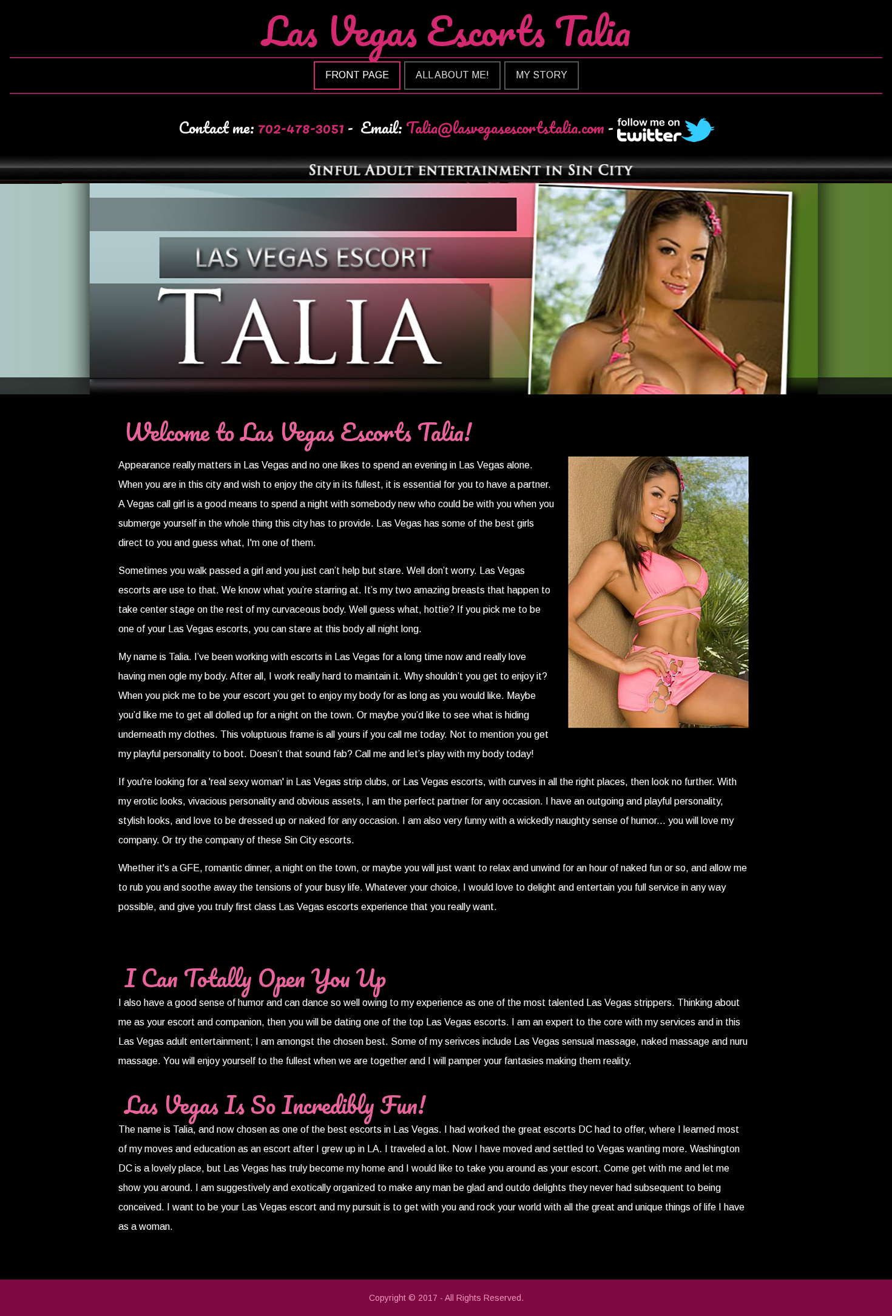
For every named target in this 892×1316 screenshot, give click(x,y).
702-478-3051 (301, 127)
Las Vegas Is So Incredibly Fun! (274, 1104)
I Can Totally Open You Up (255, 978)
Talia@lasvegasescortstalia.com (505, 127)
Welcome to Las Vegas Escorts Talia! (297, 432)
